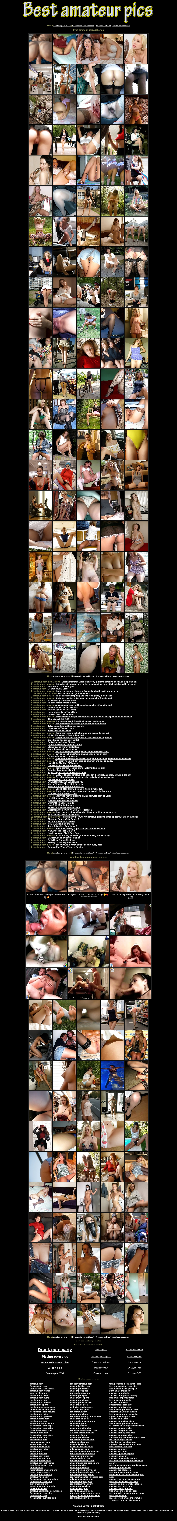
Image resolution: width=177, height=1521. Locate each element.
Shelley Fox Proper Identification (64, 807)
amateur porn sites (39, 1449)
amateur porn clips (39, 1414)
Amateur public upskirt (101, 1356)
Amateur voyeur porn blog (88, 1512)
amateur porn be (78, 1465)
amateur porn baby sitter (42, 1463)
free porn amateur (38, 1488)
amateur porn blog (79, 1414)
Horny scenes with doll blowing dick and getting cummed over (85, 812)
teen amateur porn (39, 1484)
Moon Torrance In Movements (62, 749)
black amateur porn (79, 1409)
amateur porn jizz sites (120, 1407)
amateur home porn (39, 1419)
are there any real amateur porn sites (127, 1437)
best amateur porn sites (121, 1405)
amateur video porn (39, 1477)
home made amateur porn (82, 1421)
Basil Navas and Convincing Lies (64, 838)
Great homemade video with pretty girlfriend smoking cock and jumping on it (99, 682)
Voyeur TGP (135, 1510)
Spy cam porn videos (25, 1510)
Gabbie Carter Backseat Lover (62, 793)
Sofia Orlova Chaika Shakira (61, 742)
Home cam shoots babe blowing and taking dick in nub (82, 733)
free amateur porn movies (42, 1412)
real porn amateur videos (82, 1433)
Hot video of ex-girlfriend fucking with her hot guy (79, 721)
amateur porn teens (79, 1388)
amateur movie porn (40, 1447)
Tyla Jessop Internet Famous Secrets (66, 726)
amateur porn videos (40, 1391)
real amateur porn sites (120, 1440)
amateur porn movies (40, 1402)
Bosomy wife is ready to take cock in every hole (78, 845)
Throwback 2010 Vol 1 (58, 719)
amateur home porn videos (83, 1470)
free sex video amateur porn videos (126, 1493)
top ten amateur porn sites (122, 1416)
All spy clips (55, 1368)
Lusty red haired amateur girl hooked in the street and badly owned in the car (93, 775)
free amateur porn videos (42, 1388)
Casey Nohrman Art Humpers (62, 756)
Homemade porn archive (55, 1362)
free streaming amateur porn (83, 1430)
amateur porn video (39, 1395)
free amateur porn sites (41, 1435)
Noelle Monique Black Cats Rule (63, 833)
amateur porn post (79, 1391)
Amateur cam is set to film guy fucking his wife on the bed (83, 705)
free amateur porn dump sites (123, 1409)
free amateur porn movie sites (124, 1423)
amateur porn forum (79, 1400)
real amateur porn (38, 1440)
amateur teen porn (39, 1405)
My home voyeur (82, 1510)
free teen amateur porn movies (85, 1451)
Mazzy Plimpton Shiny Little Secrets (65, 784)
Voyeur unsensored (134, 1349)
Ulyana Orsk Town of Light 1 (61, 728)
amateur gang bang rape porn (84, 1463)
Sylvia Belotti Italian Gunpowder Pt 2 (65, 782)
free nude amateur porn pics (123, 1386)
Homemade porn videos (101, 1510)
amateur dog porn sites (120, 1428)
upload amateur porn (80, 1442)
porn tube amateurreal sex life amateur (128, 1465)
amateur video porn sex (121, 1488)
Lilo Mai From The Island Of (61, 779)
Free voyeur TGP (55, 1373)
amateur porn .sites (118, 1419)
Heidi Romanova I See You (61, 798)
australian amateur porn (81, 1407)
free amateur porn (38, 1386)
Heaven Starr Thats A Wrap (61, 714)
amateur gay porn (38, 1444)
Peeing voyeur (101, 1368)
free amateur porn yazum (82, 1475)
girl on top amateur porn (81, 1479)
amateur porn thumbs (80, 1428)
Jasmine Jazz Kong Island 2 (61, 770)
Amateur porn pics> (62, 26)
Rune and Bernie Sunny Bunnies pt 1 (66, 786)
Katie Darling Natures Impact (62, 700)
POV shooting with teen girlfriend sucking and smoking (82, 835)
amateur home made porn (42, 1423)
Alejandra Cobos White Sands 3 (63, 819)
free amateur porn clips (41, 1426)
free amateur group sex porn (123, 1491)
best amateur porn (79, 1488)
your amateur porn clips (81, 1456)
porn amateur (36, 1468)
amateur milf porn (78, 1435)
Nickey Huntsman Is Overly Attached (66, 735)
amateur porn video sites (121, 1421)
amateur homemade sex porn (123, 1458)
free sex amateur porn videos (123, 1472)
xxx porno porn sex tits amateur (125, 1500)
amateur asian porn (79, 1419)
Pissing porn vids (55, 1356)
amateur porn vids (39, 1433)
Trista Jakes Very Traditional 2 (62, 826)
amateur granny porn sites (122, 1433)
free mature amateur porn (82, 1461)
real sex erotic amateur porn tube (125, 1498)
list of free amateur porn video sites (126, 1426)
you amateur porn (38, 1495)
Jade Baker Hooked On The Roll (63, 740)
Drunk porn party (55, 1349)
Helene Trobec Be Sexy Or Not (63, 707)
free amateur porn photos (121, 1398)
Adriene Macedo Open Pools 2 (62, 703)
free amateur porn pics (41, 1493)
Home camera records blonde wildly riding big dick (80, 768)
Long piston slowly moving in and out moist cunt (79, 789)
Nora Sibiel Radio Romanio (61, 805)
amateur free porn (38, 1421)
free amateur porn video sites (123, 1414)
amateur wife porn (39, 1437)
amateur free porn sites (120, 1430)
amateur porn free (38, 1454)
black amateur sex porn (81, 1447)
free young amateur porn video (85, 1493)
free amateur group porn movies (85, 1416)
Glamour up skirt (100, 1373)
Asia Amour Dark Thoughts (61, 686)
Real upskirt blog (43, 1510)
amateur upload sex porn (121, 1454)
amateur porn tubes (39, 1456)
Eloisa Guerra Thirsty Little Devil (63, 747)
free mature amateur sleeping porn (86, 1477)
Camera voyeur (134, 1356)
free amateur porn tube (41, 1482)
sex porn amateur (118, 1456)
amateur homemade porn (42, 1407)
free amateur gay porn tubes (44, 1479)
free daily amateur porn (81, 1384)
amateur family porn (79, 1444)
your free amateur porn (41, 1465)
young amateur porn (40, 1472)
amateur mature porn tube (42, 1486)
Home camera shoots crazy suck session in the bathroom (83, 791)
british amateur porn (80, 1449)
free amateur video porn (81, 1484)
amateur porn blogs (79, 1437)
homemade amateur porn (42, 1409)
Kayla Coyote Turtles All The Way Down (67, 772)
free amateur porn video (41, 1428)
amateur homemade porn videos (46, 1491)
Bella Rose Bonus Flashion (61, 840)
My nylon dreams (121, 1510)
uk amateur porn (78, 1423)
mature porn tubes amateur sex (124, 1479)
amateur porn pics (78, 1395)
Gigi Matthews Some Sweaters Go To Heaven (70, 810)
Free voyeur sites (150, 1510)
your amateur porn (39, 1393)
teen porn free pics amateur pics (125, 1384)
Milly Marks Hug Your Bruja (61, 824)
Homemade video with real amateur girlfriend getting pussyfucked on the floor (100, 817)
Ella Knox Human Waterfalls (61, 821)
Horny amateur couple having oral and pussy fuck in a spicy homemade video (93, 717)
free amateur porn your (81, 1482)
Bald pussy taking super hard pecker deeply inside (80, 828)
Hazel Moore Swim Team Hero (62, 712)
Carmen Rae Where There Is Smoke (65, 847)
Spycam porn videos (101, 1362)
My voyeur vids (134, 1368)
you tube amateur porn (41, 1430)
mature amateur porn (40, 1442)
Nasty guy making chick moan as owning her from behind (83, 698)
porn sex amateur (118, 1495)
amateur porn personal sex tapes (125, 1484)
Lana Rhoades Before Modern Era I (65, 766)
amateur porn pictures (41, 1475)
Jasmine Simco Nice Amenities (63, 800)
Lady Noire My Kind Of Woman (63, 763)
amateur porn (36, 1384)
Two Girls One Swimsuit (59, 731)
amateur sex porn (118, 1451)
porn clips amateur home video (85, 1495)
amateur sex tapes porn (121, 1486)
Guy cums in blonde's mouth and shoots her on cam (81, 754)
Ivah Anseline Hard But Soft (61, 831)
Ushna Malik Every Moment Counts (65, 745)
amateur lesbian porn (80, 1386)
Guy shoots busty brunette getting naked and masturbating (84, 777)
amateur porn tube (39, 1400)
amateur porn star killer (81, 1402)
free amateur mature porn (82, 1440)
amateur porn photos (119, 1393)
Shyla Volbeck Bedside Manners (64, 814)
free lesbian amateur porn (82, 1454)
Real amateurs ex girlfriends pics (74, 693)
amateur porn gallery (80, 1486)
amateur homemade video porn (85, 1472)
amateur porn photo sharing (123, 1395)
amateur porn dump (39, 1398)
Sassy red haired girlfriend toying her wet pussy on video (83, 796)
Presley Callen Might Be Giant (62, 842)
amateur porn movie (79, 1468)
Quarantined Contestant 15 (61, 803)
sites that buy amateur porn (122, 1442)
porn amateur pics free (120, 1391)
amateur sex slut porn (120, 1470)
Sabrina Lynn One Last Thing (62, 710)
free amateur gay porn (80, 1393)
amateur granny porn (40, 1461)
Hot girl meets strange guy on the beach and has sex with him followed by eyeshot (95, 684)
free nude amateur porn (81, 1491)
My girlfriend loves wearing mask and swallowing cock (82, 752)
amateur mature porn (40, 1458)
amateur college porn (80, 1458)
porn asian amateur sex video (123, 1482)
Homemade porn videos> (83, 26)
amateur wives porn (79, 1398)
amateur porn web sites (120, 1435)
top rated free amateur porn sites (125, 1444)
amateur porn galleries (41, 1416)
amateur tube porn (79, 1405)
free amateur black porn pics (123, 1388)
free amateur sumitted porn (43, 1498)
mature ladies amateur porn (43, 1470)
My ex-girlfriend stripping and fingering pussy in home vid (83, 696)
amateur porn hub (78, 1426)
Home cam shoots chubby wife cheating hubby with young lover (87, 691)
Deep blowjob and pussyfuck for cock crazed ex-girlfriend (83, 738)
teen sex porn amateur (120, 1468)
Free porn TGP (134, 1373)
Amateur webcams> (121, 26)
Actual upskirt (101, 1349)
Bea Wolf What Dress (58, 689)
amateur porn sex (118, 1449)
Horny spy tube (134, 1362)
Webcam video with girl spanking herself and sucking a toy (84, 761)
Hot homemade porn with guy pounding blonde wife (80, 724)
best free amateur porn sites (123, 1412)
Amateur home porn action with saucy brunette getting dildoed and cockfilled (93, 759)
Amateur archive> (103, 26)
